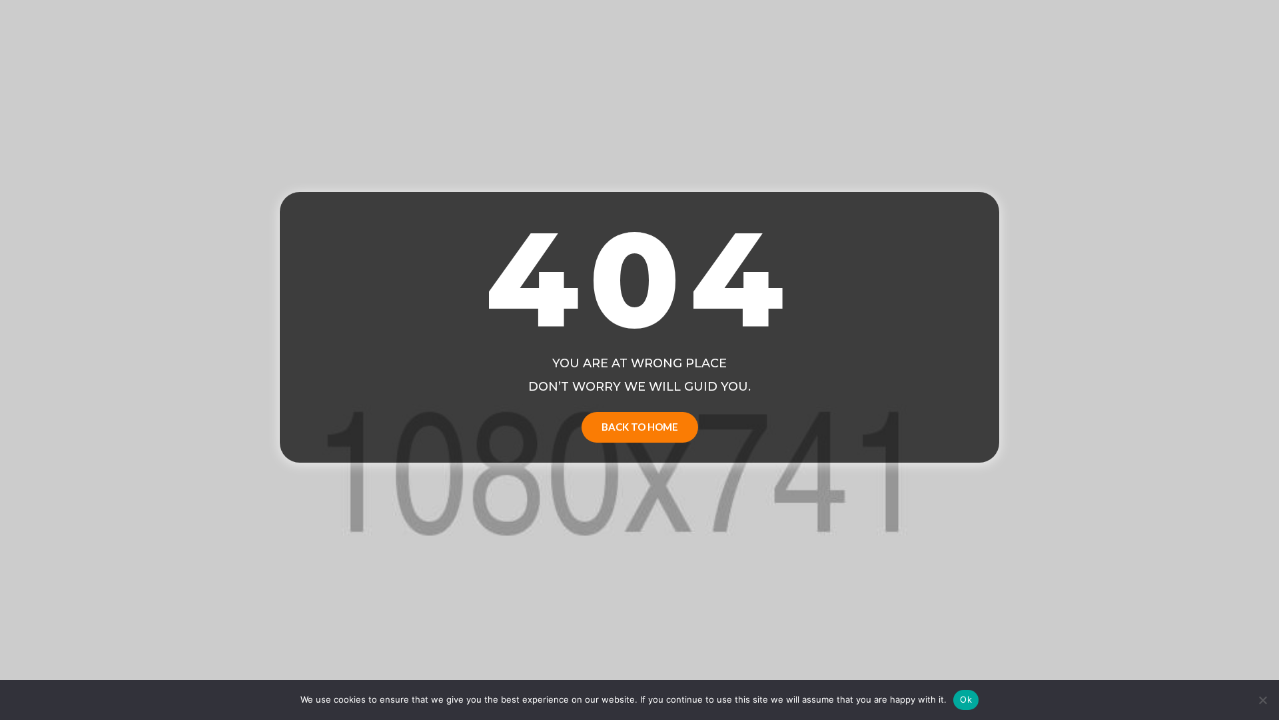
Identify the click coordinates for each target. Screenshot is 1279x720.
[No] (1262, 700)
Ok (966, 699)
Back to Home (640, 427)
